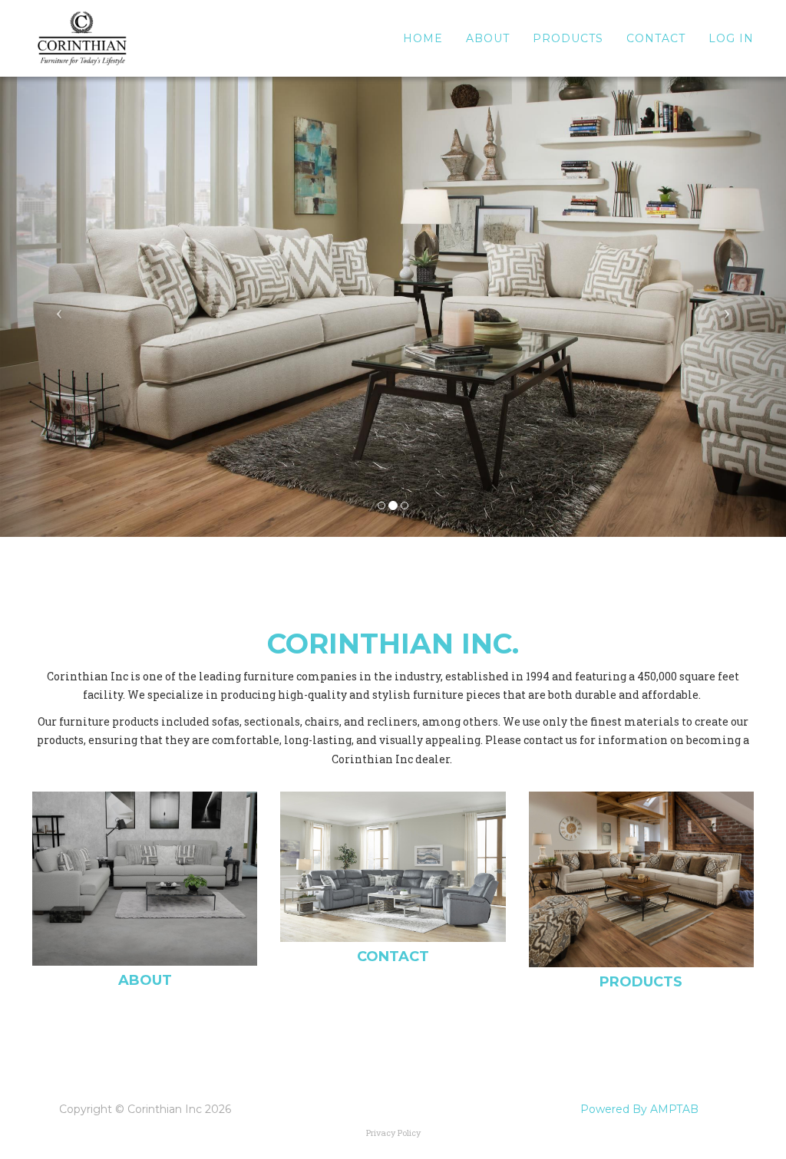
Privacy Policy (393, 1132)
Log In (731, 38)
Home (423, 38)
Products (568, 38)
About (488, 38)
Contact (655, 38)
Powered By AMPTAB (639, 1109)
